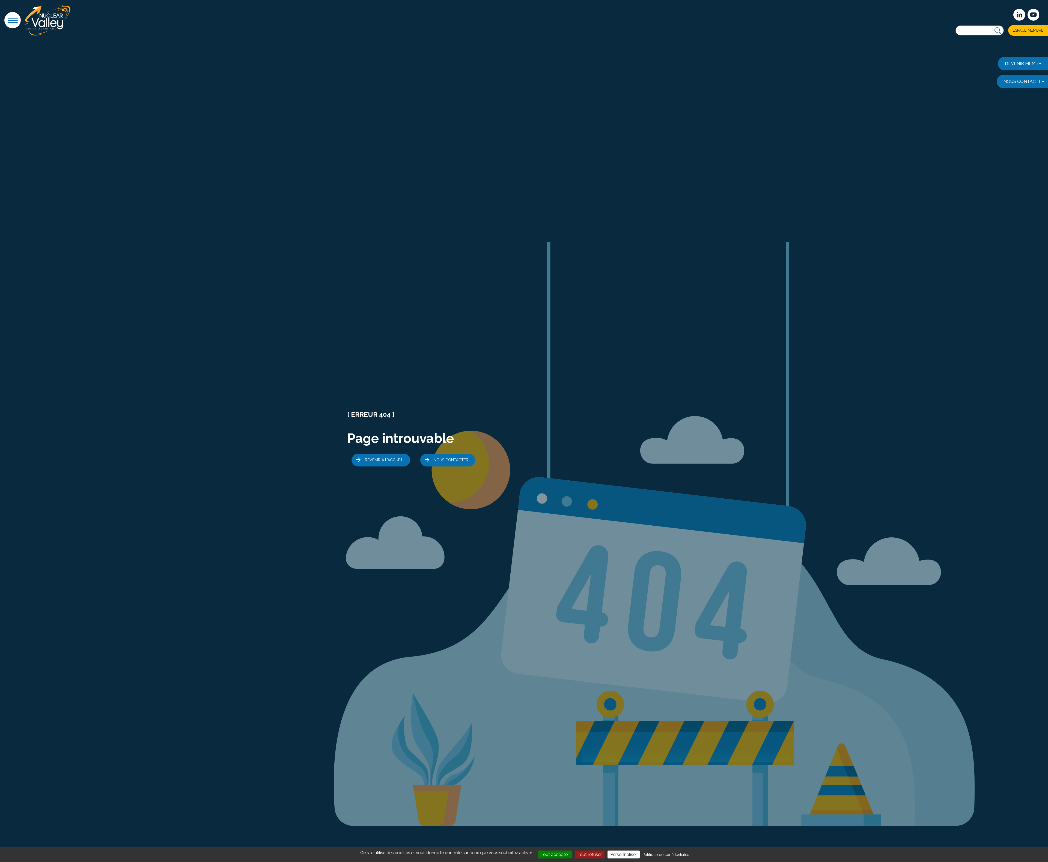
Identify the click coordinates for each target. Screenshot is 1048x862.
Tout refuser (589, 854)
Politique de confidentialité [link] (665, 854)
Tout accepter (555, 854)
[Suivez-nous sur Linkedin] (1019, 15)
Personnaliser (623, 854)
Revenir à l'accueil (384, 460)
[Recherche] (997, 30)
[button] (12, 20)
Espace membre (1028, 30)
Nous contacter (451, 460)
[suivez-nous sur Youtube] (1034, 15)
